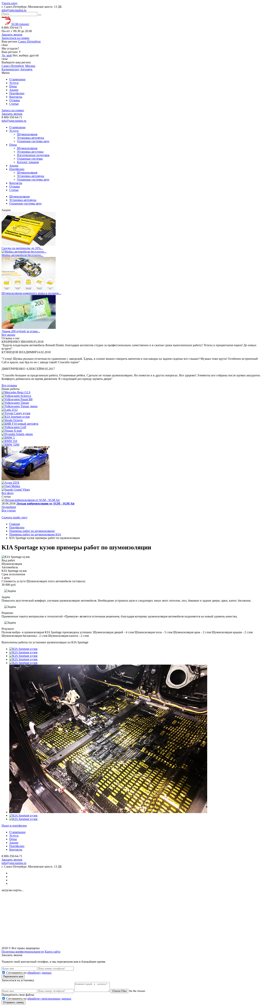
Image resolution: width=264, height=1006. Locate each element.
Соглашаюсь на (29, 972)
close (5, 45)
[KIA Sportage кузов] (16, 416)
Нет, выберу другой (26, 55)
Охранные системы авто (33, 141)
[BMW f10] (9, 441)
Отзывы (14, 100)
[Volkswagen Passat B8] (17, 399)
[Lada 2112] (10, 409)
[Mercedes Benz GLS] (16, 392)
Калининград (10, 69)
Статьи (14, 103)
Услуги (14, 82)
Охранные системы (30, 158)
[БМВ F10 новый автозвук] (20, 423)
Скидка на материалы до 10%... (22, 248)
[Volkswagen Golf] (14, 427)
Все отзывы (9, 385)
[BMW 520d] (10, 444)
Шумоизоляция (27, 134)
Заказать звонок (12, 34)
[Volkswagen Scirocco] (16, 395)
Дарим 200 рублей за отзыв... (21, 331)
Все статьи (9, 510)
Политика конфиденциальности (23, 951)
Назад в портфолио (14, 825)
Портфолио (16, 93)
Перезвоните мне (13, 976)
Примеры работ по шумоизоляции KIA (35, 534)
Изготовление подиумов (33, 155)
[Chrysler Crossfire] (25, 479)
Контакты (15, 96)
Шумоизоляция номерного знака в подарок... (31, 293)
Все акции (8, 334)
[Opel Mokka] (11, 486)
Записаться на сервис (16, 38)
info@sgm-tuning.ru (14, 10)
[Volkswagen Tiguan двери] (19, 406)
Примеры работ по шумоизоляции (32, 531)
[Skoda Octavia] (12, 420)
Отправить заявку (13, 1002)
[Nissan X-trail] (12, 430)
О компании (17, 79)
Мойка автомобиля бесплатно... (22, 255)
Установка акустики (30, 151)
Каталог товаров (28, 162)
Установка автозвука (30, 137)
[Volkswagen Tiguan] (15, 402)
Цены (13, 86)
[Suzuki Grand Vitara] (16, 489)
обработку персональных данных (49, 998)
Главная (14, 524)
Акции (13, 89)
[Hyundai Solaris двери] (17, 434)
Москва (30, 65)
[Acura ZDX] (11, 482)
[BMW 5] (8, 437)
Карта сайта (52, 951)
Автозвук (26, 69)
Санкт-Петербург (29, 41)
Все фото (8, 493)
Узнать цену (10, 3)
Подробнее (9, 507)
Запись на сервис (13, 110)
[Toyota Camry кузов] (16, 413)
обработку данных (39, 972)
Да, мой (7, 55)
